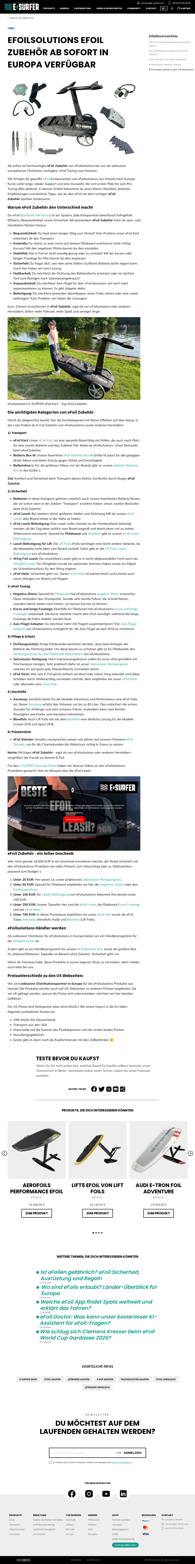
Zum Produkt (36, 1213)
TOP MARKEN (73, 1515)
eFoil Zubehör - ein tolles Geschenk (167, 59)
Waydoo (92, 1534)
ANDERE (92, 1515)
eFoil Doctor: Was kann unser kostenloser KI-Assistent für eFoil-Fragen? (96, 1320)
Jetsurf (70, 1524)
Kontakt (151, 8)
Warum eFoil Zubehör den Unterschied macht (169, 44)
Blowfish (73, 719)
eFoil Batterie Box (76, 455)
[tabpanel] (36, 1169)
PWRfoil (92, 1524)
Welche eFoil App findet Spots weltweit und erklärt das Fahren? (94, 1305)
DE (163, 8)
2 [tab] (96, 1233)
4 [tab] (101, 1233)
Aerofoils (94, 534)
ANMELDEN (132, 1453)
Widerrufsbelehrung (123, 1539)
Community (134, 8)
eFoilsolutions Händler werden (165, 64)
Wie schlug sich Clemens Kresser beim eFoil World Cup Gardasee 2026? (95, 1334)
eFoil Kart (46, 440)
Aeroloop (35, 704)
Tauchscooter (17, 1529)
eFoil (46, 179)
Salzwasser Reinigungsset (102, 879)
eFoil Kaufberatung (44, 1524)
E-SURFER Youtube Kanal (38, 766)
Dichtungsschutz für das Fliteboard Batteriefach (48, 654)
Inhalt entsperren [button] (74, 819)
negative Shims (108, 594)
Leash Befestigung (55, 894)
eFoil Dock (129, 679)
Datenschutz (94, 1560)
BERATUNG (39, 1515)
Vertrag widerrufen (125, 1545)
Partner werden (121, 1520)
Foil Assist (14, 1534)
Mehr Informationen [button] (74, 813)
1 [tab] (93, 1233)
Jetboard (14, 1524)
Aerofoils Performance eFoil (36, 1188)
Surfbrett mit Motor (35, 215)
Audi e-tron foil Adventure (158, 1188)
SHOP (115, 1515)
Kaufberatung (82, 8)
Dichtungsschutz (25, 889)
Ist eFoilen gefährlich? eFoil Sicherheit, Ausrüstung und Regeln (87, 1275)
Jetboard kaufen (79, 1379)
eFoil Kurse (39, 1534)
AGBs (115, 1534)
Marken (64, 8)
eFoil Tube (49, 684)
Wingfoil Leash (24, 564)
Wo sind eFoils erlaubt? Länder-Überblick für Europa (96, 1290)
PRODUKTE (15, 1515)
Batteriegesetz (120, 1529)
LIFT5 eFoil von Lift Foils (97, 1188)
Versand (116, 1524)
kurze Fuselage (129, 905)
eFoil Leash (88, 905)
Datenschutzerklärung (122, 1462)
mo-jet (70, 1534)
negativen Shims (112, 884)
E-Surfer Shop (28, 1379)
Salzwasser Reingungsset (108, 664)
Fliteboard (62, 594)
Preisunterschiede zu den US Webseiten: (172, 69)
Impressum (76, 1560)
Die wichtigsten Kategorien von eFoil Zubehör (168, 52)
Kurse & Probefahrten (109, 8)
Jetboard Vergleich (97, 1387)
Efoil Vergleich (166, 1379)
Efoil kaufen (52, 1379)
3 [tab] (99, 1233)
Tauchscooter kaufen (135, 1379)
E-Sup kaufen (105, 1379)
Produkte (49, 8)
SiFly (90, 1529)
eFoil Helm (77, 574)
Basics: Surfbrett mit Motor (48, 1520)
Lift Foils (65, 544)
